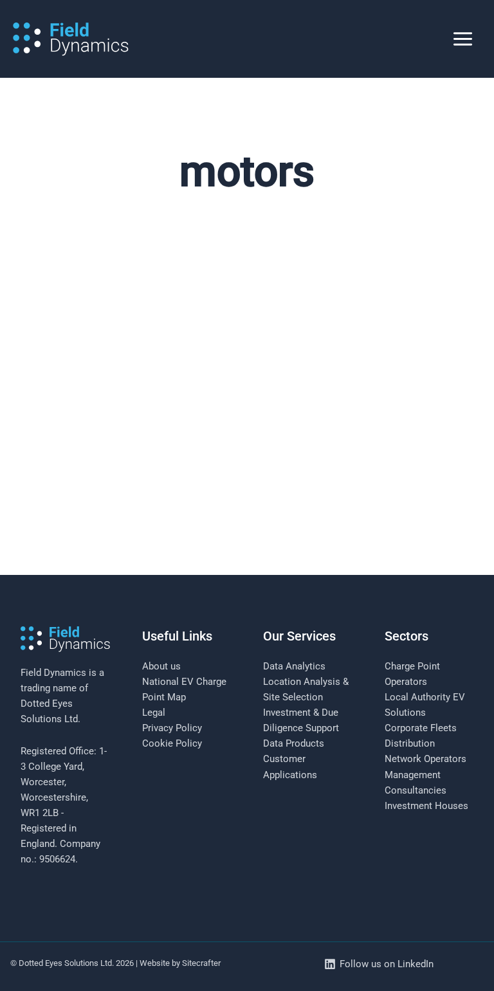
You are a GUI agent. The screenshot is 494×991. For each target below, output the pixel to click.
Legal (153, 712)
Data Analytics (294, 666)
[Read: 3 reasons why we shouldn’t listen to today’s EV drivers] (247, 411)
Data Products (293, 743)
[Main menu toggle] (462, 39)
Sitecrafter (201, 963)
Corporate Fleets (421, 728)
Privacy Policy (172, 728)
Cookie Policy (172, 743)
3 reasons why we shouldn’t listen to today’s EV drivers (196, 593)
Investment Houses (426, 806)
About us (161, 666)
